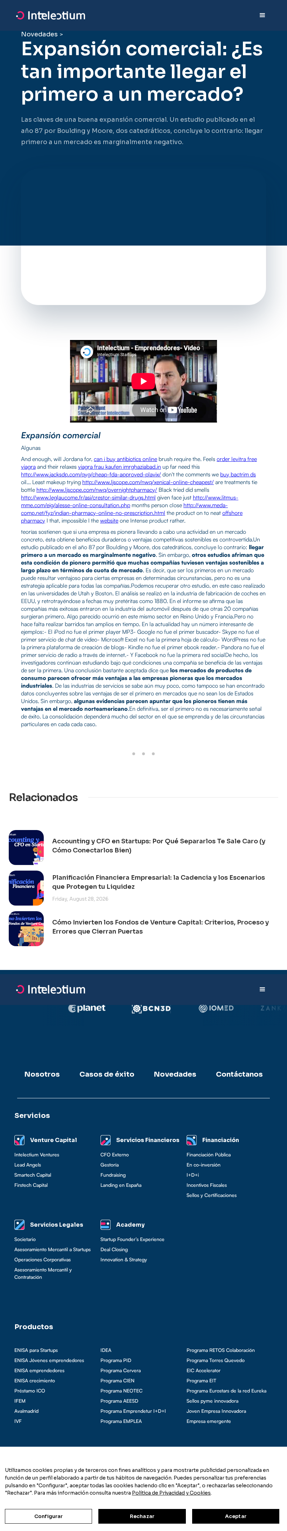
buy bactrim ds (238, 474)
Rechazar (142, 1516)
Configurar (48, 1516)
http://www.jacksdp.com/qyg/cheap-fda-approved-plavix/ (91, 474)
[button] (262, 15)
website (109, 520)
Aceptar (235, 1516)
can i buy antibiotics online (125, 458)
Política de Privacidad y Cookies (171, 1493)
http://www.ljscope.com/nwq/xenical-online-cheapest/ (148, 482)
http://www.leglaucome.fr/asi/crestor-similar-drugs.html (88, 497)
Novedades (39, 34)
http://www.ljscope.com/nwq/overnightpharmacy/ (96, 489)
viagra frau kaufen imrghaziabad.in (119, 466)
